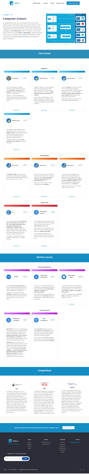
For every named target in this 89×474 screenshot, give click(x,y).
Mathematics (46, 444)
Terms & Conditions (12, 469)
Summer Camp (60, 3)
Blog (29, 448)
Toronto (62, 442)
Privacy (5, 469)
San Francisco (62, 448)
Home (29, 442)
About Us (29, 444)
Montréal (62, 450)
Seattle (63, 452)
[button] (37, 3)
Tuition (52, 3)
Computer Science (46, 442)
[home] (15, 3)
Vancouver (62, 446)
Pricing (29, 446)
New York (62, 444)
